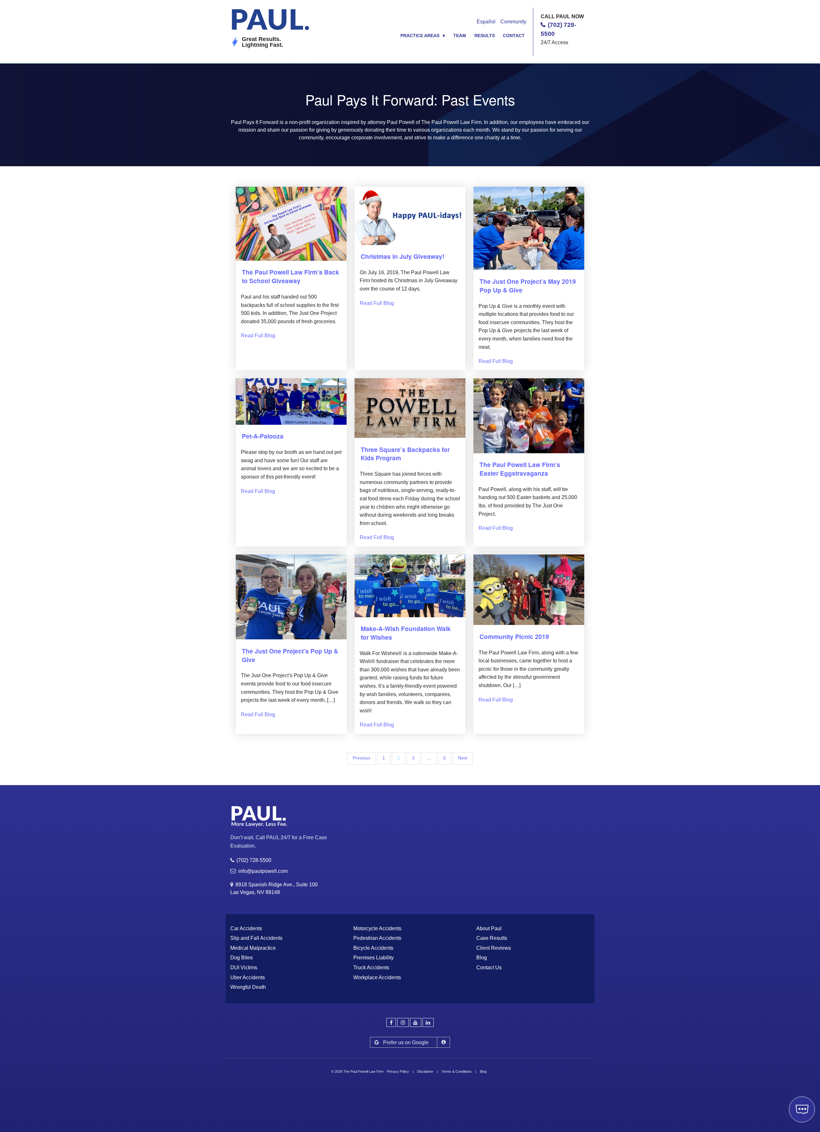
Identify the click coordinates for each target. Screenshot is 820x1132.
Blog (481, 957)
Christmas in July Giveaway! (402, 256)
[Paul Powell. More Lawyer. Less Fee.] (271, 22)
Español (486, 21)
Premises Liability (373, 957)
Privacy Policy (398, 1071)
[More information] (443, 1042)
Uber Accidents (247, 977)
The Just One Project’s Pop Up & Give (290, 655)
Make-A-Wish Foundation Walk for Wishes (406, 633)
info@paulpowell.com (263, 871)
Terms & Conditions (456, 1071)
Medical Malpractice (253, 948)
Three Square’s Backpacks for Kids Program (405, 454)
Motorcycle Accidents (377, 928)
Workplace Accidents (377, 977)
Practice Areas (419, 35)
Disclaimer (425, 1071)
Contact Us (489, 967)
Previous (361, 758)
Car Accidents (246, 928)
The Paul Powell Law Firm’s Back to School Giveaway (290, 276)
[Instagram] (402, 1022)
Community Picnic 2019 (514, 636)
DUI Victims (243, 967)
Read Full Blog (258, 335)
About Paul (489, 928)
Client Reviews (493, 948)
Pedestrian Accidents (377, 938)
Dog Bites (241, 957)
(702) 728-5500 (253, 860)
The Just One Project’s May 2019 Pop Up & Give (528, 285)
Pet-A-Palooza (262, 435)
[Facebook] (391, 1022)
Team (459, 35)
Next (462, 758)
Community (513, 21)
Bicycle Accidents (373, 948)
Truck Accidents (371, 967)
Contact (514, 35)
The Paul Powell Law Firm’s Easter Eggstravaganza (520, 469)
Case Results (491, 938)
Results (484, 35)
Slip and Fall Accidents (256, 938)
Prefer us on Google (406, 1042)
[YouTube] (415, 1022)
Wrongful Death (248, 987)
